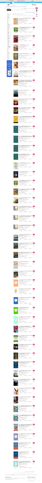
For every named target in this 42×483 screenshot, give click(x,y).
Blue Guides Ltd (24, 363)
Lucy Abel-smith (20, 363)
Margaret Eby (20, 354)
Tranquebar (24, 272)
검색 (28, 4)
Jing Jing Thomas (20, 63)
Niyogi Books (24, 389)
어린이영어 (22, 6)
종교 (8, 44)
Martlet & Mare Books (27, 163)
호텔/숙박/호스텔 (9, 46)
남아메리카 (9, 25)
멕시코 (8, 28)
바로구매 (33, 28)
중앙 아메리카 (9, 35)
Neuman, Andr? (23, 72)
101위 (17, 15)
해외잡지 (8, 55)
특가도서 (16, 6)
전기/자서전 (8, 53)
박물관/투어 (9, 29)
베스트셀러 (11, 6)
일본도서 (9, 6)
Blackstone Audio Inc (25, 208)
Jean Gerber (20, 417)
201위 (22, 15)
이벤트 (17, 6)
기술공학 (8, 18)
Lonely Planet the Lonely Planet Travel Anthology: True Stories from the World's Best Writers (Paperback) (25, 462)
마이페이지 (32, 2)
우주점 (21, 2)
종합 (7, 13)
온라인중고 (17, 2)
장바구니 (36, 2)
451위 (32, 15)
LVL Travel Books (25, 426)
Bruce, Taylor (20, 435)
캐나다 (8, 36)
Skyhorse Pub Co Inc (24, 328)
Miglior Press (24, 100)
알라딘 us (36, 7)
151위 (20, 15)
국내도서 (7, 2)
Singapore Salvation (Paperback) (25, 53)
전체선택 (25, 17)
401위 (30, 15)
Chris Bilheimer (20, 318)
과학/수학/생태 (8, 52)
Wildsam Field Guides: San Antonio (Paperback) (26, 433)
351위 (28, 15)
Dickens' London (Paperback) (24, 90)
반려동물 (8, 40)
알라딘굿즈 (15, 2)
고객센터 (34, 2)
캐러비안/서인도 (9, 37)
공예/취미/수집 (8, 17)
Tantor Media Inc (30, 244)
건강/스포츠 (8, 15)
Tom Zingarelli (25, 244)
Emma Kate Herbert (20, 426)
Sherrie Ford (20, 100)
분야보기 (7, 6)
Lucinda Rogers (20, 290)
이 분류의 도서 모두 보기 (23, 13)
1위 (14, 15)
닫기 (41, 1)
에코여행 (8, 42)
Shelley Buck (20, 172)
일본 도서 (8, 56)
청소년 (7, 54)
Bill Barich (19, 328)
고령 (8, 39)
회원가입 (30, 2)
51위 (15, 15)
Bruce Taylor (20, 444)
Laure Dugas (20, 208)
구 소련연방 (9, 24)
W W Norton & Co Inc (25, 354)
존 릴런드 (19, 398)
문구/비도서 (8, 59)
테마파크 (8, 45)
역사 (7, 48)
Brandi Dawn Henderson (21, 163)
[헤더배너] (34, 5)
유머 (7, 50)
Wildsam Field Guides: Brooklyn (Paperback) (26, 297)
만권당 (11, 2)
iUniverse (23, 417)
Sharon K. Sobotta (20, 37)
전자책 (9, 2)
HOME (6, 2)
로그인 (28, 2)
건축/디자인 (8, 16)
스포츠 (8, 41)
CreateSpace (25, 37)
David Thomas (20, 199)
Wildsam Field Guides (25, 281)
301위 (26, 15)
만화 (7, 19)
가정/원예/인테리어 (9, 14)
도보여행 (8, 26)
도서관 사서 (37, 8)
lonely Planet (24, 463)
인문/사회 (8, 51)
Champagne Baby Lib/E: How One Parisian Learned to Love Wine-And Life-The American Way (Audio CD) (25, 207)
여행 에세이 (9, 32)
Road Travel (9, 47)
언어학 (7, 22)
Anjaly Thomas (20, 389)
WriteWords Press (24, 172)
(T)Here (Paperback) (23, 162)
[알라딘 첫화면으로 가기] (8, 4)
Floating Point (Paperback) (24, 171)
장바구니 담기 (28, 17)
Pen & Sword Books (25, 199)
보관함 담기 (30, 17)
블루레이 (24, 2)
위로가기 (40, 481)
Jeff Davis (20, 190)
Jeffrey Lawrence (20, 72)
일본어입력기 (26, 4)
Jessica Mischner (20, 281)
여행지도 (8, 33)
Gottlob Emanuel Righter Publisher (22, 128)
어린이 (7, 21)
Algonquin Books (23, 398)
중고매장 (19, 2)
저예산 (8, 34)
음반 (22, 2)
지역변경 (25, 39)
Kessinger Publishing (28, 128)
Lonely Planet (20, 463)
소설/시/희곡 (8, 20)
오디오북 (8, 49)
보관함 (33, 38)
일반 (8, 43)
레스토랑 (8, 27)
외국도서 (13, 2)
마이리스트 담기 (33, 17)
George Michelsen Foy (21, 244)
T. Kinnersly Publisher (27, 118)
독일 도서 (8, 57)
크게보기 (16, 220)
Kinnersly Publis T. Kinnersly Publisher (22, 118)
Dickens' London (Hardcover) (24, 261)
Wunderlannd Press (24, 190)
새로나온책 (14, 6)
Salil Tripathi (20, 272)
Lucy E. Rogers (20, 155)
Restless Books (27, 72)
